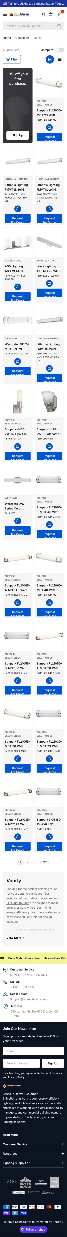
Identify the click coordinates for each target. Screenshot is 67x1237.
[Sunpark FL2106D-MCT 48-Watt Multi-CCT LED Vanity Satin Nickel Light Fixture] (49, 558)
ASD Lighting (13, 260)
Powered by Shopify (49, 1222)
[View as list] (60, 59)
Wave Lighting (46, 260)
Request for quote (49, 138)
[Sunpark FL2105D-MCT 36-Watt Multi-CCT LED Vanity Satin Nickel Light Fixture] (17, 714)
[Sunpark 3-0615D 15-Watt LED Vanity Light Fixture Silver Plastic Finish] (49, 792)
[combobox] (33, 26)
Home (7, 37)
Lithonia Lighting (16, 179)
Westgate (11, 338)
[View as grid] (50, 59)
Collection (22, 37)
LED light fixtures (17, 903)
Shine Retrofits (24, 1222)
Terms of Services (51, 1073)
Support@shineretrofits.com (29, 999)
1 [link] (20, 862)
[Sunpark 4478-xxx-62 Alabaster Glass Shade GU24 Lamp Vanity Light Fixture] (49, 402)
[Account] (43, 14)
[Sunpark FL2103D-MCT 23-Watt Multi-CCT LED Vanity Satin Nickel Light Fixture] (49, 83)
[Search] (59, 26)
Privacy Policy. (16, 1077)
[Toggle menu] (5, 14)
